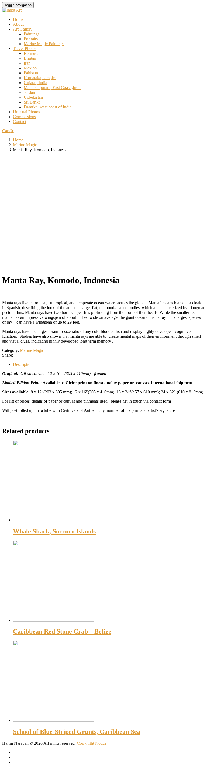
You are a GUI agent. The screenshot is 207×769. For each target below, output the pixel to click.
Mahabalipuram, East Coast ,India (52, 87)
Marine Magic (25, 144)
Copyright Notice (91, 743)
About (18, 24)
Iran (27, 63)
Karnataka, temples (40, 77)
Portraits (31, 39)
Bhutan (30, 58)
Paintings (31, 34)
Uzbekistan (33, 97)
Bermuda (31, 53)
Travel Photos (24, 48)
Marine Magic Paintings (44, 43)
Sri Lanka (32, 102)
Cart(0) (8, 130)
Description (23, 364)
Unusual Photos (26, 112)
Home (18, 19)
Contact (19, 121)
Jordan (29, 92)
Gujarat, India (35, 82)
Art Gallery (22, 29)
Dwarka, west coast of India (47, 107)
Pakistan (31, 73)
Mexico (30, 68)
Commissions (24, 116)
